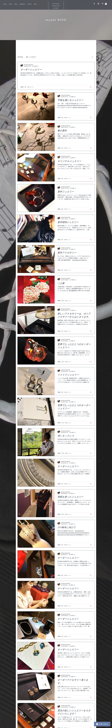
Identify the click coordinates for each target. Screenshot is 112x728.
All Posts (20, 57)
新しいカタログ (31, 57)
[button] (106, 3)
